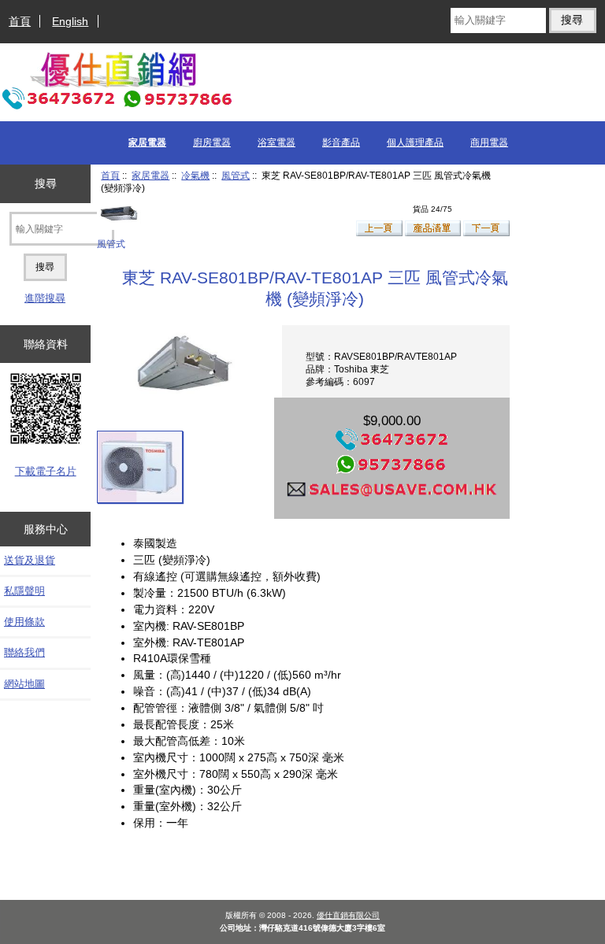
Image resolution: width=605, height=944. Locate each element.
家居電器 (150, 175)
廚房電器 (212, 142)
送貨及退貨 (29, 560)
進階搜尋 (44, 298)
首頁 (20, 21)
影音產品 (341, 142)
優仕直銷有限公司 (348, 915)
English (70, 21)
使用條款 (24, 621)
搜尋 (46, 183)
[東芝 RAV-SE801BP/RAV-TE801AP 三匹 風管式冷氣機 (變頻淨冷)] (140, 467)
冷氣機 (195, 175)
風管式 (235, 175)
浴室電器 (276, 142)
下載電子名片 (45, 471)
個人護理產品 (415, 142)
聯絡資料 (46, 344)
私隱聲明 (24, 591)
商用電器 (489, 142)
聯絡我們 (24, 652)
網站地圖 (24, 684)
